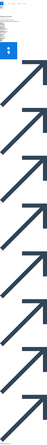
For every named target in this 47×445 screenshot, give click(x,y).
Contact (1, 6)
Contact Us (2, 34)
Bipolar (1, 41)
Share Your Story (3, 32)
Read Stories (2, 27)
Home (8, 3)
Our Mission (2, 23)
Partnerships (2, 36)
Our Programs (2, 25)
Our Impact (2, 24)
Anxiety (1, 39)
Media (1, 7)
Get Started (13, 3)
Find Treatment (3, 28)
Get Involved (19, 3)
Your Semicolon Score (4, 31)
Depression (2, 38)
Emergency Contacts (3, 29)
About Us (24, 3)
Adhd (1, 40)
